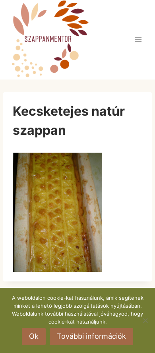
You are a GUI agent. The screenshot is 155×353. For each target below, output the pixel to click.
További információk (91, 336)
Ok (34, 336)
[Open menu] (138, 39)
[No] (145, 320)
